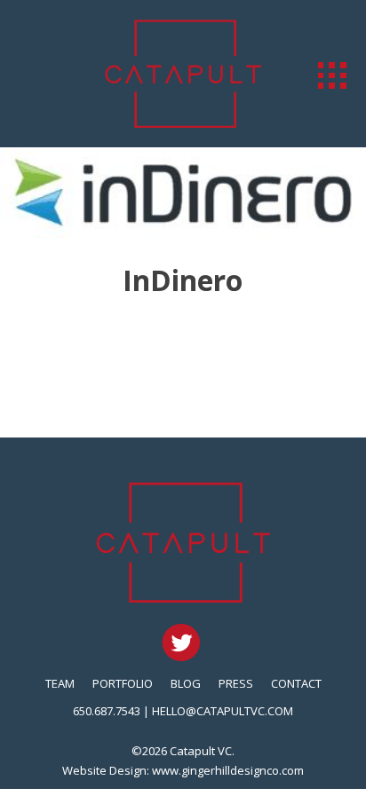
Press (236, 683)
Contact (296, 683)
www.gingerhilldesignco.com (228, 770)
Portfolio (122, 683)
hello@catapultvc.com (222, 711)
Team (60, 683)
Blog (186, 683)
